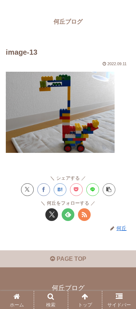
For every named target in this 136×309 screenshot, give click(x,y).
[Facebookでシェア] (43, 189)
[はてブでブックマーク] (60, 189)
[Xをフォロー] (51, 214)
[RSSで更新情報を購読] (84, 214)
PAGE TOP (70, 259)
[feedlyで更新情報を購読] (68, 214)
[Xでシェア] (27, 189)
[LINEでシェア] (92, 189)
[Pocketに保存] (76, 189)
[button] (109, 189)
